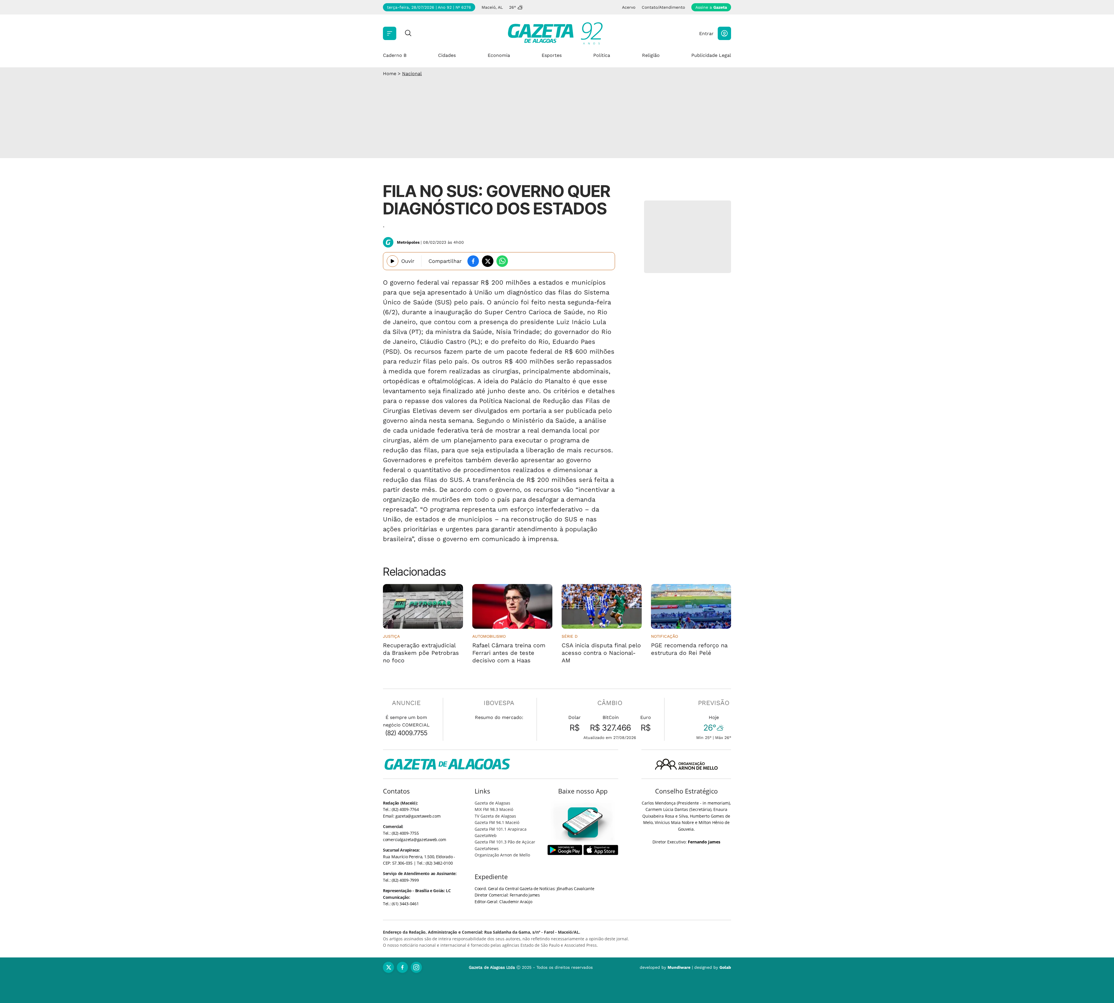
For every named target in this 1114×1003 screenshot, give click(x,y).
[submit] (408, 33)
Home (389, 73)
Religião (651, 55)
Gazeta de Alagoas (492, 803)
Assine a (711, 7)
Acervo (628, 7)
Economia (499, 55)
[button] (724, 33)
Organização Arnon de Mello (502, 855)
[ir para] (583, 822)
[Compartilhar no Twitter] (487, 261)
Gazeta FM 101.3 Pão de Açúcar (505, 842)
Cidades (447, 55)
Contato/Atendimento (663, 7)
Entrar (706, 33)
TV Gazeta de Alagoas (495, 816)
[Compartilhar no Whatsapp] (502, 261)
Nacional (412, 73)
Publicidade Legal (711, 55)
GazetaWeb (486, 835)
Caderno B (394, 55)
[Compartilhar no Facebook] (473, 261)
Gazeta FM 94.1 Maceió (497, 822)
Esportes (552, 55)
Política (601, 55)
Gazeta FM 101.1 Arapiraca (501, 829)
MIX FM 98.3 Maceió (494, 809)
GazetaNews (487, 848)
